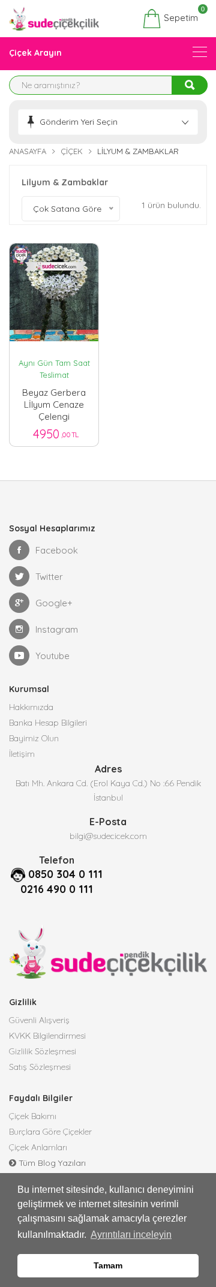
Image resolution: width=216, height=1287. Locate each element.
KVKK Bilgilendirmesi (47, 1035)
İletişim (22, 753)
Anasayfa (27, 151)
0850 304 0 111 (65, 874)
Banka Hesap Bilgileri (48, 722)
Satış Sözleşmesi (40, 1067)
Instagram (56, 629)
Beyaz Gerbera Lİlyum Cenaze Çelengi (54, 402)
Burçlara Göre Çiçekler (50, 1131)
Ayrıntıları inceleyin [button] (131, 1234)
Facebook (56, 550)
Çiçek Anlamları (38, 1147)
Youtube (52, 655)
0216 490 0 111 (56, 889)
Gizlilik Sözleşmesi (42, 1051)
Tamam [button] (108, 1265)
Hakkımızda (31, 707)
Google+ (54, 603)
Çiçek (72, 151)
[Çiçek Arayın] (200, 52)
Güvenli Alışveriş (39, 1020)
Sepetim (179, 16)
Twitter (49, 576)
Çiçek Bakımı (32, 1116)
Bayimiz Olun (34, 738)
